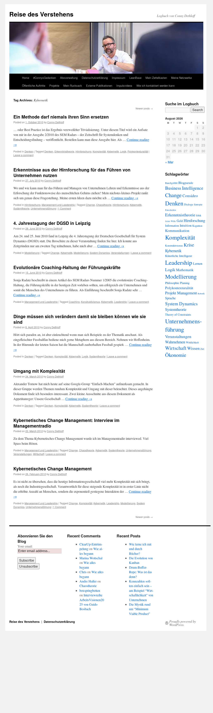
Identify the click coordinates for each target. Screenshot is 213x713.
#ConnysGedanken (44, 78)
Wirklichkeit (192, 342)
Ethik (198, 215)
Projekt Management (181, 292)
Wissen (193, 348)
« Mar (169, 162)
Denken (29, 151)
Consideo (190, 195)
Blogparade (185, 183)
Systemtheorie (21, 208)
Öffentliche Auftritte (33, 85)
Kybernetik (113, 151)
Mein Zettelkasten (156, 78)
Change (90, 204)
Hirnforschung (83, 151)
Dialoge (188, 204)
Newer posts (144, 108)
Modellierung (32, 252)
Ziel (202, 348)
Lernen (197, 263)
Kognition (197, 226)
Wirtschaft (38, 454)
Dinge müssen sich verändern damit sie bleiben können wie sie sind (79, 319)
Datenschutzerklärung (95, 78)
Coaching (74, 301)
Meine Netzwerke (181, 78)
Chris (82, 572)
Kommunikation (177, 230)
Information (172, 226)
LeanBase (135, 78)
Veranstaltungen (120, 252)
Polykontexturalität (138, 151)
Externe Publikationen (99, 85)
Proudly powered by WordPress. (182, 623)
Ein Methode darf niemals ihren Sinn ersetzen (61, 117)
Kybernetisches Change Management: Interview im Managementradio (66, 423)
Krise (189, 245)
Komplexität (99, 151)
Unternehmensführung (43, 208)
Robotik (201, 293)
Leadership (120, 301)
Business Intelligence (184, 188)
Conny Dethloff (55, 122)
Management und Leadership (58, 204)
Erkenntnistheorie (64, 151)
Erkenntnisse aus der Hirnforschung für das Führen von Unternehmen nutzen (71, 172)
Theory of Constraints (178, 314)
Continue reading (124, 198)
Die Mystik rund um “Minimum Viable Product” (139, 609)
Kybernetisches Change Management (52, 468)
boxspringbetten (89, 590)
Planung (184, 283)
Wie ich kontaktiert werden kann (155, 85)
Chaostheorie (103, 204)
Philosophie (172, 283)
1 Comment (64, 208)
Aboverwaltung (69, 78)
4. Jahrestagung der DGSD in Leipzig (52, 223)
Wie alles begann (91, 550)
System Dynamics (100, 252)
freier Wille (170, 221)
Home (25, 78)
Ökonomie (175, 354)
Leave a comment (23, 155)
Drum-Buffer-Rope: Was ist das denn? (140, 572)
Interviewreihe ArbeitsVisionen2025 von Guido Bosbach (91, 602)
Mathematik (185, 269)
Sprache (170, 298)
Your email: (25, 546)
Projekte (54, 85)
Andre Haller (88, 581)
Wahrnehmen (175, 341)
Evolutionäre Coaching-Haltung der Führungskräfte (67, 267)
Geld (180, 221)
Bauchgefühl (171, 183)
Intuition (186, 225)
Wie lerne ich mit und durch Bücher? (140, 549)
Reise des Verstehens (41, 14)
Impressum (118, 78)
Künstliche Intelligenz (178, 256)
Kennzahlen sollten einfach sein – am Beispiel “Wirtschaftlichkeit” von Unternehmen (141, 590)
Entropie (198, 204)
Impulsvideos (124, 85)
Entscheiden (170, 210)
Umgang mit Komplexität (39, 371)
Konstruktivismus (90, 301)
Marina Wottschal (90, 558)
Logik (123, 151)
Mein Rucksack (72, 85)
